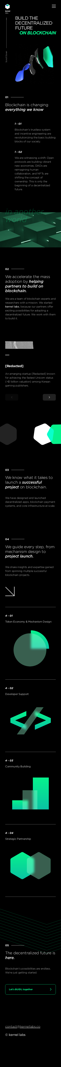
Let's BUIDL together (21, 989)
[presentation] (11, 397)
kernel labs (7, 9)
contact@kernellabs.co (22, 1026)
